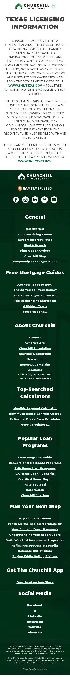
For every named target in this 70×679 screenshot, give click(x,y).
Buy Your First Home (35, 518)
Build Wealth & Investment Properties (35, 540)
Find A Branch (35, 245)
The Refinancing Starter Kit (35, 300)
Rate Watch (35, 490)
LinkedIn (35, 616)
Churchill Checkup (35, 495)
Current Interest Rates (35, 239)
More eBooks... (35, 311)
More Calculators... (35, 424)
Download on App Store (35, 582)
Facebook (35, 605)
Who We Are (35, 343)
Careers (35, 337)
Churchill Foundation (35, 348)
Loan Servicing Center (35, 234)
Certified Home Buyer (35, 479)
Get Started (35, 229)
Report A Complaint (35, 364)
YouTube (35, 627)
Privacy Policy (28, 669)
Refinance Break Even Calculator (35, 419)
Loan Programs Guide (35, 457)
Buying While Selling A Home (35, 556)
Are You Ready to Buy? (35, 284)
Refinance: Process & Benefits (35, 545)
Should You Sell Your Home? (35, 290)
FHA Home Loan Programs (35, 468)
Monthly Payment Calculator (35, 408)
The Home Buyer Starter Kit (35, 295)
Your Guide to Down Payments (35, 529)
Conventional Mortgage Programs (35, 463)
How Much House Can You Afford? (35, 413)
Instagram (35, 621)
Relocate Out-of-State (35, 551)
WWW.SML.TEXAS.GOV (25, 85)
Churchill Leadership (35, 353)
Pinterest (35, 632)
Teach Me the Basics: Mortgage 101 (35, 524)
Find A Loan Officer (35, 250)
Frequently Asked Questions (35, 261)
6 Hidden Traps (35, 306)
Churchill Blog (35, 256)
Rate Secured (35, 484)
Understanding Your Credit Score (35, 534)
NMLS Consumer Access (35, 378)
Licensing (35, 370)
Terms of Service (40, 669)
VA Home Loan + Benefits (35, 473)
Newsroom (35, 359)
